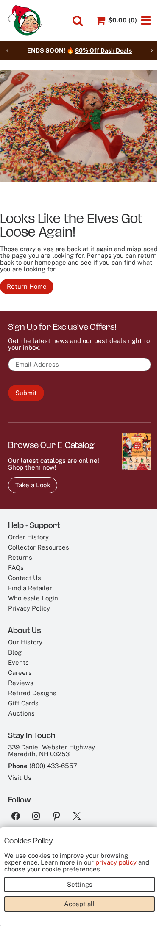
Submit (26, 392)
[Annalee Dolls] (25, 20)
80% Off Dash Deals (103, 50)
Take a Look (32, 485)
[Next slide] (151, 50)
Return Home (27, 286)
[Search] (78, 21)
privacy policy (116, 862)
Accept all (79, 903)
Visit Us (19, 777)
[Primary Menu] (146, 20)
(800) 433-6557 (53, 765)
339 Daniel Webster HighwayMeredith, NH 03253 (51, 750)
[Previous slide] (7, 50)
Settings (79, 884)
